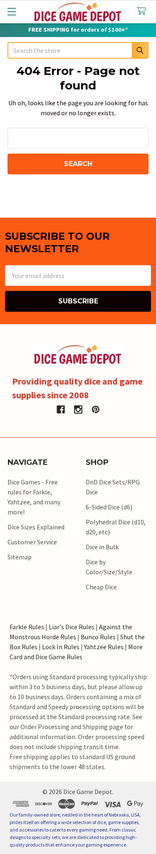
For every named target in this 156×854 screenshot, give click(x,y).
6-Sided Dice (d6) (109, 507)
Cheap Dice (101, 587)
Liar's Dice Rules (71, 627)
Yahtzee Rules (104, 647)
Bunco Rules (98, 637)
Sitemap (19, 557)
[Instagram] (78, 409)
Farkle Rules (27, 627)
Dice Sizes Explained (35, 527)
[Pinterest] (95, 409)
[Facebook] (60, 409)
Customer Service (32, 542)
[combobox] (78, 50)
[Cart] (143, 11)
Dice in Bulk (102, 547)
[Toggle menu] (11, 11)
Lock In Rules (60, 647)
